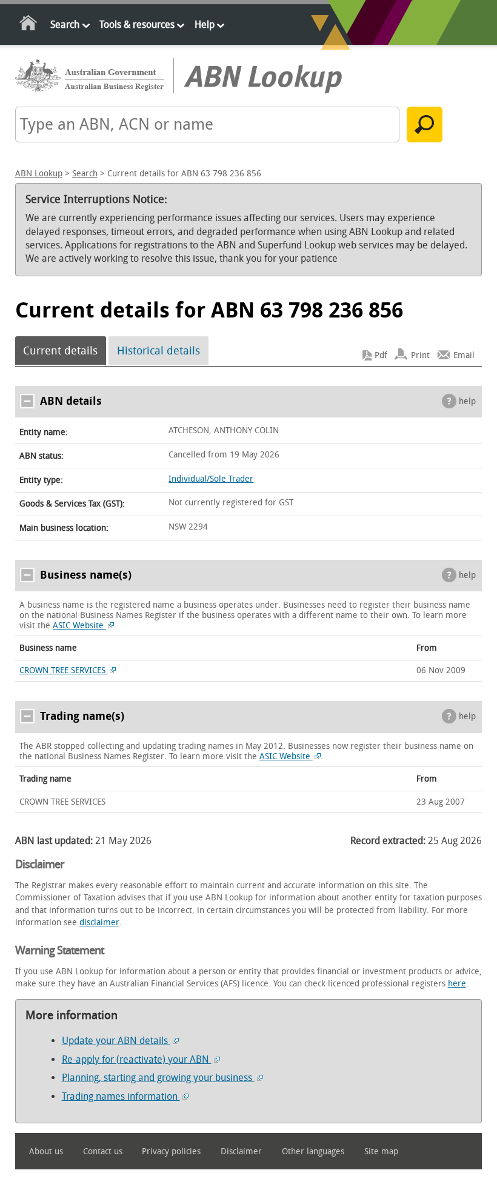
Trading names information (121, 1096)
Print (420, 355)
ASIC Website (79, 625)
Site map (381, 1151)
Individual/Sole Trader (210, 479)
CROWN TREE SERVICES (63, 670)
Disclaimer (241, 1151)
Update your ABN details (116, 1040)
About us (46, 1151)
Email (464, 355)
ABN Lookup (38, 173)
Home (28, 25)
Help (205, 24)
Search (64, 24)
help (467, 401)
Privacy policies (171, 1151)
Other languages (313, 1151)
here (457, 984)
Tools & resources (137, 24)
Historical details (158, 350)
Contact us (102, 1151)
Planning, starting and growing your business (158, 1077)
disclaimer (99, 922)
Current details (60, 350)
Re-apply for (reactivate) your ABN (137, 1059)
